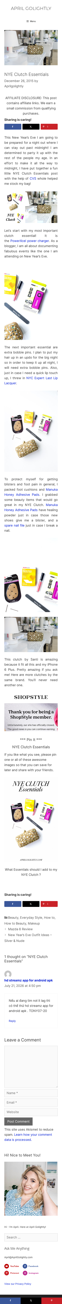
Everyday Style (31, 917)
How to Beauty (15, 923)
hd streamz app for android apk (28, 980)
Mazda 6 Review (20, 929)
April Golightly (31, 8)
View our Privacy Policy (17, 1283)
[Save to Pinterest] (51, 1301)
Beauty (13, 917)
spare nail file (14, 525)
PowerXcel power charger (29, 241)
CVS (33, 178)
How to (49, 917)
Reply (12, 1021)
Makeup (34, 923)
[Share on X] (31, 127)
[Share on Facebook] (12, 127)
